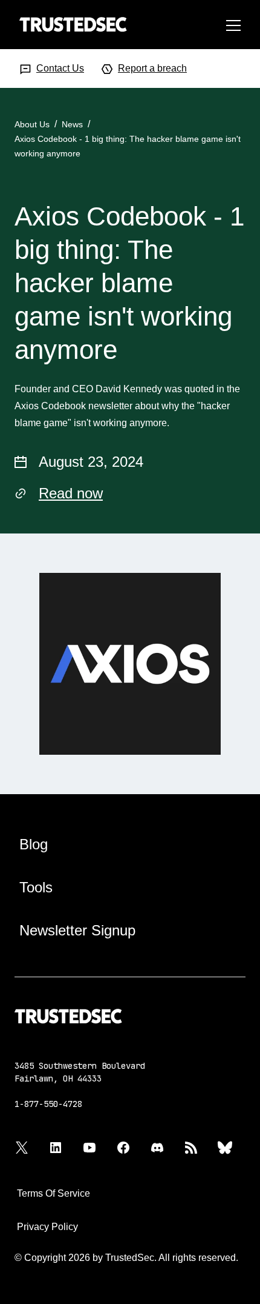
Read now (71, 493)
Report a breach (152, 68)
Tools (36, 887)
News (72, 124)
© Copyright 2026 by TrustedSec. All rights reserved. (126, 1257)
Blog (33, 844)
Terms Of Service (53, 1193)
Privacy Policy (47, 1227)
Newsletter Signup (77, 930)
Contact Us (60, 68)
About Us (32, 124)
